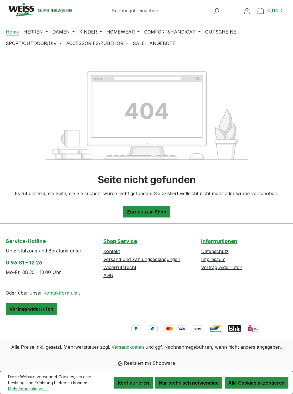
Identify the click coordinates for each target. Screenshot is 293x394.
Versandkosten (128, 347)
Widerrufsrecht (119, 267)
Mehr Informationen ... (28, 388)
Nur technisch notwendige (189, 383)
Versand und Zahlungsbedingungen (141, 259)
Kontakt (111, 251)
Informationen (219, 241)
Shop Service (120, 241)
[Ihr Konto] (247, 10)
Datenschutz (215, 251)
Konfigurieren (133, 383)
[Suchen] (216, 10)
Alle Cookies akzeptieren (256, 383)
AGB (108, 275)
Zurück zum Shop (146, 212)
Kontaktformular (61, 293)
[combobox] (159, 10)
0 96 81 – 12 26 (24, 263)
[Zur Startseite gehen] (49, 9)
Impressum (213, 259)
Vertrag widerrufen (31, 309)
